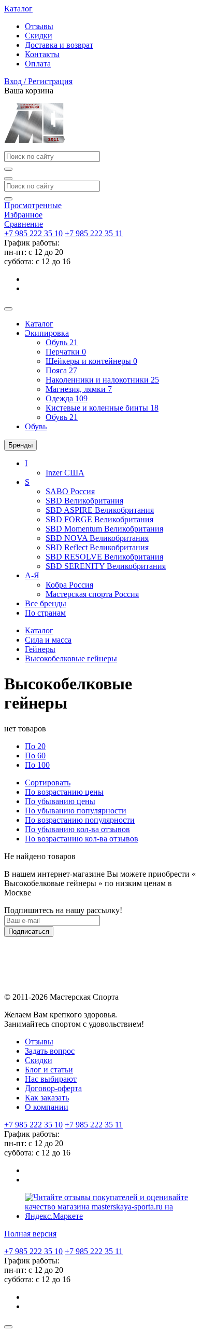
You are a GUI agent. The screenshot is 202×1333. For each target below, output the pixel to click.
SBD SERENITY (106, 566)
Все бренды (45, 603)
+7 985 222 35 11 (94, 233)
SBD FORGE (99, 519)
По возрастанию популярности (80, 819)
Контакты (42, 54)
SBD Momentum (104, 528)
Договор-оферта (53, 1088)
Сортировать (47, 782)
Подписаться (28, 931)
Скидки (38, 35)
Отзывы (39, 26)
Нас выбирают (51, 1078)
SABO (70, 491)
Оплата (38, 63)
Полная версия (30, 1233)
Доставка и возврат (59, 44)
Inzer (65, 472)
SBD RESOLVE (104, 556)
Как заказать (47, 1097)
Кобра (69, 584)
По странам (45, 612)
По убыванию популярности (75, 810)
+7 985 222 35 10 (33, 233)
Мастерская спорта (92, 594)
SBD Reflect (97, 547)
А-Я (32, 575)
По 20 (35, 746)
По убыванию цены (60, 801)
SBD (84, 500)
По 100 (37, 764)
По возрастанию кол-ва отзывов (81, 838)
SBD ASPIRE (100, 510)
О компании (46, 1107)
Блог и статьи (49, 1069)
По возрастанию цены (64, 791)
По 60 (35, 755)
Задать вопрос (50, 1050)
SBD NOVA (97, 538)
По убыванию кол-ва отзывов (77, 829)
